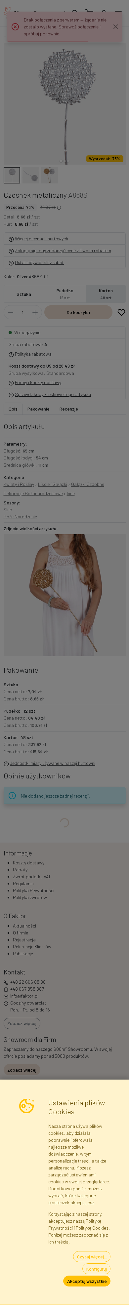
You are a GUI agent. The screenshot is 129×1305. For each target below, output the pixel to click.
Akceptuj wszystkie (87, 1281)
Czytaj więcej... (92, 1256)
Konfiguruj (96, 1269)
